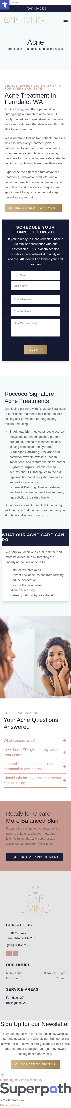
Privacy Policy (10, 1105)
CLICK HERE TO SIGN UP (35, 1064)
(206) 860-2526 (36, 8)
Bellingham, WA (16, 1003)
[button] (66, 20)
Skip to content (10, 2)
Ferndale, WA (15, 997)
